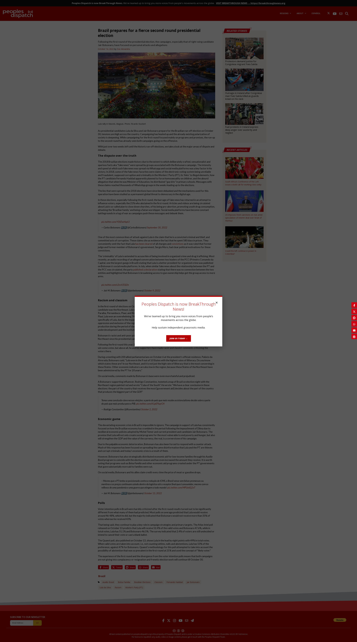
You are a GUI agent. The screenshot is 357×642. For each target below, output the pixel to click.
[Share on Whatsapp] (354, 324)
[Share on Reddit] (354, 317)
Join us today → (179, 338)
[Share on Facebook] (354, 305)
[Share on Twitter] (354, 311)
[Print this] (354, 336)
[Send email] (354, 330)
